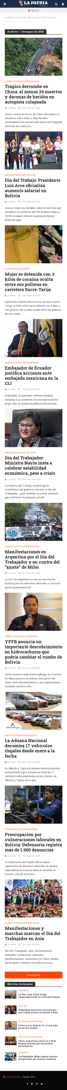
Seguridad (24, 269)
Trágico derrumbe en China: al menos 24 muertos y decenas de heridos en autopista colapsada (33, 94)
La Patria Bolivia (13, 1077)
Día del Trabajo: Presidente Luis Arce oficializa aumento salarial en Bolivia (32, 188)
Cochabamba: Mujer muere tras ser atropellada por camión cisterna (38, 1057)
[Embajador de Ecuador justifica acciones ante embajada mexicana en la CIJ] (33, 338)
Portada (9, 17)
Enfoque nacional (15, 175)
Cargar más (33, 975)
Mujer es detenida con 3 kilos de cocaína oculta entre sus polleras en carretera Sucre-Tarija (29, 282)
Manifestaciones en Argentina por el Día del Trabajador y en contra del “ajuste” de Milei (32, 559)
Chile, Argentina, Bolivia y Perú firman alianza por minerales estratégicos (37, 1043)
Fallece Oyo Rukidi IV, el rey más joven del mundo (37, 1026)
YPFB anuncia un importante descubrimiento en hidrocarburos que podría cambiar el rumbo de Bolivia (33, 652)
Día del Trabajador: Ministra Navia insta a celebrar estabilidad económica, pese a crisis (30, 465)
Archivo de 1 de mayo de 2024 (30, 17)
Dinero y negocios (15, 636)
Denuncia (10, 735)
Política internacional (27, 81)
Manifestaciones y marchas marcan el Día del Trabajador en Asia (32, 933)
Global (9, 81)
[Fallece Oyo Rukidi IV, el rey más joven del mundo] (11, 1025)
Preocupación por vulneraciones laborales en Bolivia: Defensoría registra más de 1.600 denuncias (33, 842)
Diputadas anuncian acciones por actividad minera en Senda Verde (38, 1011)
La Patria (11, 107)
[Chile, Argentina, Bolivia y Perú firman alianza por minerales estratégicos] (11, 1040)
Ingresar (34, 10)
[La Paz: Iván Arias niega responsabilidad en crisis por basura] (11, 994)
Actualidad (11, 269)
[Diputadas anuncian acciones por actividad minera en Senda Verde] (11, 1009)
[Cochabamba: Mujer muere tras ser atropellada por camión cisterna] (11, 1056)
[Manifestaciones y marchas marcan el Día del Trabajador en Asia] (33, 898)
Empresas (32, 636)
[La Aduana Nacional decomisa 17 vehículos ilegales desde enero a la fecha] (33, 711)
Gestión (31, 175)
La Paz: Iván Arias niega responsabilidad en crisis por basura (39, 995)
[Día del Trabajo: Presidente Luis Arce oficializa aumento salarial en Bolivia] (33, 150)
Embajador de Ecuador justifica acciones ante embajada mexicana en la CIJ (31, 375)
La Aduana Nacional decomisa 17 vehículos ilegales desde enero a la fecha (30, 748)
